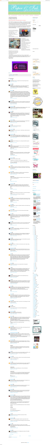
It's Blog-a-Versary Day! (37, 250)
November (35, 236)
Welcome (34, 316)
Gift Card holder (35, 292)
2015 (34, 229)
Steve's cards (34, 307)
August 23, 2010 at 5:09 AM (13, 277)
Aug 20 (36, 248)
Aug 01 (36, 261)
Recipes (23, 15)
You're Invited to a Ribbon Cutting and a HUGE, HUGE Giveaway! (38, 195)
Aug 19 (36, 249)
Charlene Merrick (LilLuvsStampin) (14, 332)
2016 (34, 228)
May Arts (34, 299)
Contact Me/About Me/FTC (14, 15)
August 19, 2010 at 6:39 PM (13, 142)
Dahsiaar (11, 227)
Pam (10, 165)
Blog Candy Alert (12, 75)
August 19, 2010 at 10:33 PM (13, 155)
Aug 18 (36, 251)
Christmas (34, 286)
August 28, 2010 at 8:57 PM (13, 359)
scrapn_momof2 (12, 106)
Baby (33, 277)
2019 (34, 227)
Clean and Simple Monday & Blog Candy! (38, 201)
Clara (10, 274)
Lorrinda (11, 111)
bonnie (11, 79)
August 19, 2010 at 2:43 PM (13, 137)
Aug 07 (36, 257)
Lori (10, 267)
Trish (10, 413)
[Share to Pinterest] (17, 74)
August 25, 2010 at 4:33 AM (13, 330)
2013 (34, 231)
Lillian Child (11, 90)
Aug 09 (36, 256)
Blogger (28, 442)
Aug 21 (36, 247)
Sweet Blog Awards (36, 15)
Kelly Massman (12, 379)
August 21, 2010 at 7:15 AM (13, 240)
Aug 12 (36, 254)
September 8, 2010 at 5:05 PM (13, 421)
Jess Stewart (11, 209)
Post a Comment (11, 434)
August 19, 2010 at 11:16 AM (13, 122)
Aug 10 (36, 255)
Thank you (34, 310)
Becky (11, 232)
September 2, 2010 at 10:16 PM (14, 392)
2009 (34, 270)
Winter (34, 317)
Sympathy (34, 308)
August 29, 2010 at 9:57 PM (13, 364)
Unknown (11, 171)
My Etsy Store (19, 15)
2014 (34, 230)
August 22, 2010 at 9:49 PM (13, 272)
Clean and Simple (35, 287)
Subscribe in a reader (35, 18)
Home (9, 15)
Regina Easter (11, 129)
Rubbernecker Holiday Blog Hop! (38, 207)
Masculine (34, 298)
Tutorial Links (26, 15)
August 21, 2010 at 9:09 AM (13, 245)
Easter (34, 288)
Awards (34, 276)
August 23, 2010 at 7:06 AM (13, 283)
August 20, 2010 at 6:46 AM (13, 181)
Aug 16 (36, 252)
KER (10, 351)
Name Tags (34, 302)
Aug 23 (36, 246)
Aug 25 (36, 244)
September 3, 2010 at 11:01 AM (14, 411)
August (35, 239)
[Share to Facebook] (16, 74)
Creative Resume (31, 15)
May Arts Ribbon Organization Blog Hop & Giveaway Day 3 (38, 219)
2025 (34, 226)
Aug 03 (36, 260)
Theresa (11, 213)
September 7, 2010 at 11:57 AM (14, 415)
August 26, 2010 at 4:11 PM (13, 343)
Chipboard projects (35, 284)
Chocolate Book (35, 285)
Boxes (34, 280)
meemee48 (11, 384)
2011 (34, 233)
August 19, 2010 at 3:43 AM (13, 81)
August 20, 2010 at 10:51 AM (13, 219)
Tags (33, 309)
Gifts (33, 294)
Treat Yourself (34, 188)
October (35, 237)
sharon (11, 221)
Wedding (34, 314)
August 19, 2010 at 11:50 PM (13, 163)
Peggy (11, 197)
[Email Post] (13, 74)
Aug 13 (36, 253)
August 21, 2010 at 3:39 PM (13, 251)
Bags (33, 278)
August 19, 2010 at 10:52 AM (13, 117)
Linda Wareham (12, 183)
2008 (34, 271)
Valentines (34, 313)
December (35, 235)
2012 (34, 232)
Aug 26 (36, 243)
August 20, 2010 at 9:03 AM (13, 189)
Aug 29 (36, 242)
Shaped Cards (34, 306)
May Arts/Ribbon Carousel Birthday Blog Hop (38, 213)
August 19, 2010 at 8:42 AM (13, 98)
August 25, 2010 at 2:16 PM (13, 337)
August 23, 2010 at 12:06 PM (13, 291)
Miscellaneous (34, 300)
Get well (34, 291)
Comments (35, 22)
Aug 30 (36, 241)
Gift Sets (34, 293)
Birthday (34, 279)
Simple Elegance (34, 186)
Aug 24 (36, 245)
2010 (34, 234)
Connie (11, 423)
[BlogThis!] (15, 74)
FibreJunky (11, 389)
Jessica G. (11, 100)
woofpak (11, 204)
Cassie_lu (11, 356)
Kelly (10, 279)
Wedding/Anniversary (35, 315)
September (35, 238)
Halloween (34, 295)
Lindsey (11, 430)
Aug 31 (36, 240)
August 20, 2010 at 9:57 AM (13, 211)
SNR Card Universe (35, 170)
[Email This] (14, 74)
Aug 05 (36, 259)
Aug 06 (36, 258)
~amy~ (11, 305)
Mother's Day (34, 301)
